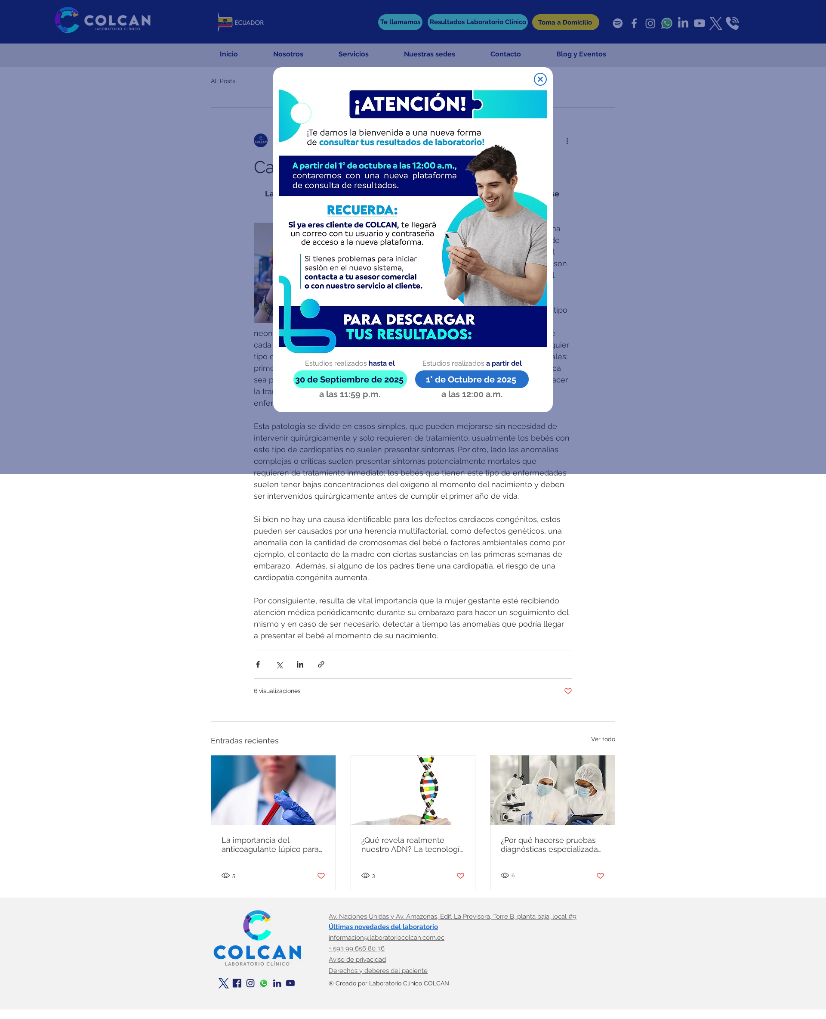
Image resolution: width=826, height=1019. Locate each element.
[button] (540, 79)
